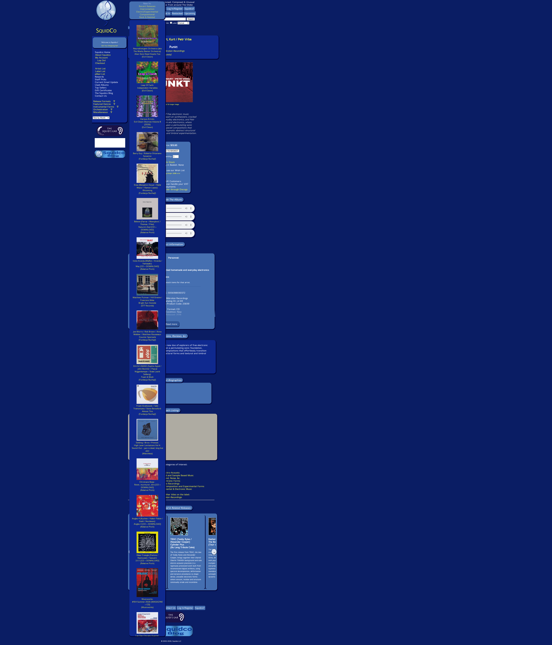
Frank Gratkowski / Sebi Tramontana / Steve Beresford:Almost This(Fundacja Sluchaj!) (147, 410)
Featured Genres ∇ (104, 104)
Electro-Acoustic (171, 472)
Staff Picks (100, 79)
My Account (101, 57)
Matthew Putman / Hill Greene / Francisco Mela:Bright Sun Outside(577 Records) (147, 301)
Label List (100, 71)
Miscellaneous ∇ (102, 112)
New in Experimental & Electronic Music (171, 489)
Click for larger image (171, 104)
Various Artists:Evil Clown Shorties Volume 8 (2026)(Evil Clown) (147, 123)
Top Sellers (100, 87)
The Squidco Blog (104, 93)
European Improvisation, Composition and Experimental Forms (171, 486)
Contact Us (100, 95)
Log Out (101, 60)
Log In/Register (175, 8)
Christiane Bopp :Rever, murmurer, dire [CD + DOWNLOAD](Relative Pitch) (147, 486)
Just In (167, 13)
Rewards (99, 76)
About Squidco (103, 55)
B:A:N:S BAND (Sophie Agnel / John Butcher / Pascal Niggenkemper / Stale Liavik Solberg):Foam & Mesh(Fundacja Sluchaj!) (147, 373)
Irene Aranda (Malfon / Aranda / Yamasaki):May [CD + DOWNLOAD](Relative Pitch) (147, 265)
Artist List (100, 68)
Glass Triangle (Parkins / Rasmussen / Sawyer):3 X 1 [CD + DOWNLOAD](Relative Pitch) (147, 559)
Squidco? (189, 8)
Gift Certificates (103, 90)
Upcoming (190, 13)
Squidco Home (102, 52)
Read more (171, 324)
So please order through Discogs (170, 189)
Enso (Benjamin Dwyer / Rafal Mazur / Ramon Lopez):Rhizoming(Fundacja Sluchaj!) (147, 189)
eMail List (100, 74)
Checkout (100, 63)
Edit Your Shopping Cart (109, 46)
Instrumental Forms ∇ (105, 106)
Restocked (177, 13)
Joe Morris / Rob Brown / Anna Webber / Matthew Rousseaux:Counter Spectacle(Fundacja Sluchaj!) (147, 335)
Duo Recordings (171, 483)
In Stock (170, 162)
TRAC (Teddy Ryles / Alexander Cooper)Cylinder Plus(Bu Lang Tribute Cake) (182, 543)
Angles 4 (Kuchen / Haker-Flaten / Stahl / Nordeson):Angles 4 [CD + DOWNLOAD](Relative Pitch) (147, 522)
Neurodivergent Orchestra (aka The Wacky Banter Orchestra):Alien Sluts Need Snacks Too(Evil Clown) (147, 52)
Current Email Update (106, 82)
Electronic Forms (171, 480)
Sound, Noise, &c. (171, 478)
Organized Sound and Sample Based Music (171, 475)
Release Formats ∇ (104, 101)
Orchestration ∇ (102, 109)
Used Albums (102, 85)
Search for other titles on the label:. (171, 496)
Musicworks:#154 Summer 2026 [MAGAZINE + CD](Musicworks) (147, 603)
